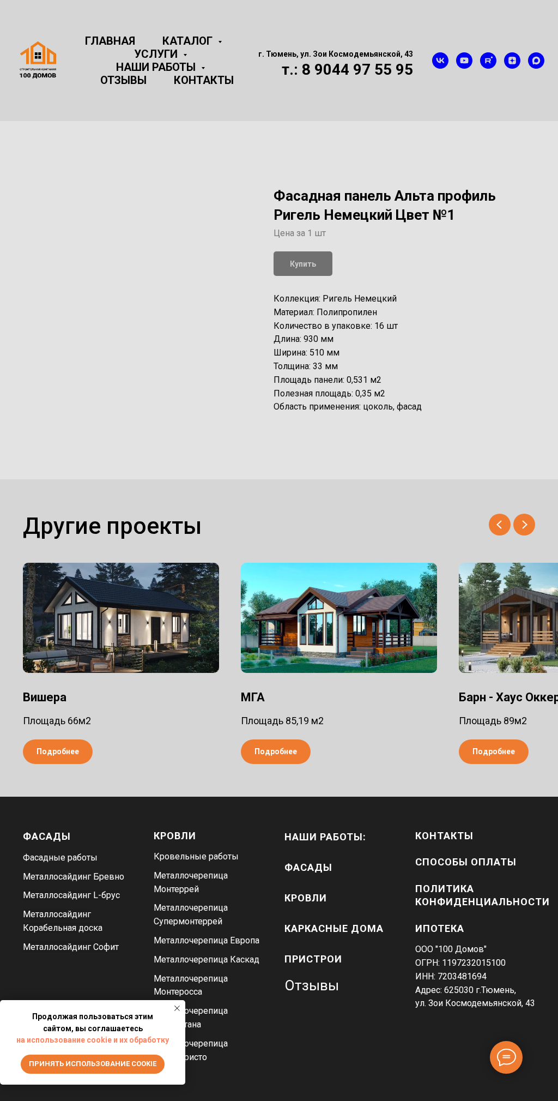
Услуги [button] (157, 54)
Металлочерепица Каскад (206, 959)
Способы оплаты (466, 862)
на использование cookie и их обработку (92, 1040)
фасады (308, 867)
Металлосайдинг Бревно (73, 876)
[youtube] (464, 60)
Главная (110, 40)
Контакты (204, 80)
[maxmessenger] (536, 60)
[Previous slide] (500, 525)
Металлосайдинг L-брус (71, 895)
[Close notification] (177, 1008)
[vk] (440, 60)
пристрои (313, 959)
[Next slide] (524, 525)
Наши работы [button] (157, 67)
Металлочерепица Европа (206, 940)
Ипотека (439, 928)
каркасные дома (334, 928)
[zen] (512, 60)
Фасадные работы (60, 857)
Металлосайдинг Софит (71, 947)
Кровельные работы (196, 856)
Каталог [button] (188, 40)
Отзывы (123, 80)
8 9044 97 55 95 (357, 70)
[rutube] (488, 60)
